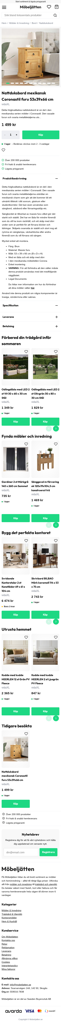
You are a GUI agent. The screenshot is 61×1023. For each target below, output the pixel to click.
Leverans (6, 951)
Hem (4, 23)
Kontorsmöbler (9, 917)
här (32, 288)
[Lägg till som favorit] (3, 150)
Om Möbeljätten (10, 936)
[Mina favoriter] (49, 7)
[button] (56, 7)
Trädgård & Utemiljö (12, 914)
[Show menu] (4, 7)
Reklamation (8, 947)
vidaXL (6, 104)
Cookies (6, 962)
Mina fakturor (8, 969)
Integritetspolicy (10, 965)
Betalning (6, 954)
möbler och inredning (21, 884)
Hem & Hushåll (9, 921)
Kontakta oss (8, 940)
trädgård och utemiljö (46, 884)
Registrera (48, 852)
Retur (4, 944)
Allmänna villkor (10, 958)
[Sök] (55, 15)
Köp (40, 134)
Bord (34, 23)
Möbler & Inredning (19, 23)
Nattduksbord (46, 23)
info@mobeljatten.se (20, 984)
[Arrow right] (56, 428)
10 (53, 83)
